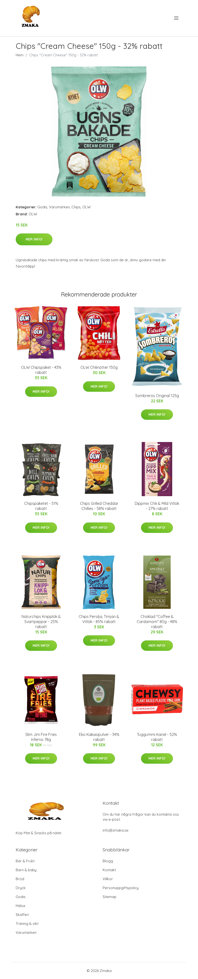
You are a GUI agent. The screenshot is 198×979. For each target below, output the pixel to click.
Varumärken (59, 207)
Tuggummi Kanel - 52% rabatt (157, 737)
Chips (76, 207)
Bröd (20, 879)
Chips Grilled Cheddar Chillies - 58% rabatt (99, 506)
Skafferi (22, 914)
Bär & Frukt (25, 861)
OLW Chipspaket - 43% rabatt (41, 370)
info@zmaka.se (115, 830)
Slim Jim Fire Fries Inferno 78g (41, 737)
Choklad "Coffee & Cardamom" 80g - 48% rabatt (157, 621)
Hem (19, 55)
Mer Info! (34, 239)
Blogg (108, 861)
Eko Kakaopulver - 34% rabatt (99, 737)
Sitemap (109, 896)
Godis (42, 207)
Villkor (108, 879)
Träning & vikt (27, 923)
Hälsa (20, 905)
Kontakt (109, 870)
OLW (86, 207)
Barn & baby (26, 870)
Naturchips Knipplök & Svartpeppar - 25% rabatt (41, 621)
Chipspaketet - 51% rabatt (41, 506)
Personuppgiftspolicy (121, 887)
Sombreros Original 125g (157, 395)
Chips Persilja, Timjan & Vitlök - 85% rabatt (99, 619)
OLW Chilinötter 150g (99, 367)
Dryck (21, 887)
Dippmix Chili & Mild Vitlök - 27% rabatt (157, 506)
